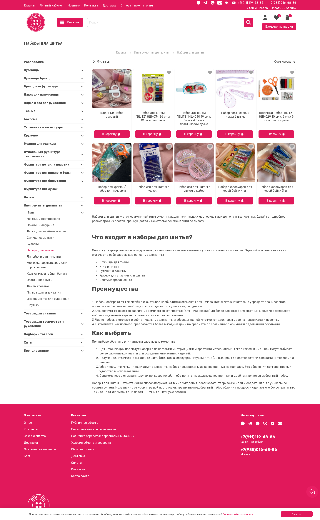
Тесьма (29, 111)
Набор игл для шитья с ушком (152, 188)
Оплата (76, 462)
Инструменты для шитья (152, 52)
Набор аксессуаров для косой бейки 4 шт (235, 188)
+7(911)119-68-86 (258, 437)
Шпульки (33, 305)
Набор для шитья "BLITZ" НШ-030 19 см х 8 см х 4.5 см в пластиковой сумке (194, 118)
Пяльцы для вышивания (44, 292)
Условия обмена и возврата (91, 442)
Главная (30, 5)
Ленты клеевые (38, 286)
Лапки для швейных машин (46, 231)
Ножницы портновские (43, 219)
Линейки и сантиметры (44, 257)
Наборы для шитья (40, 250)
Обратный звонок (283, 8)
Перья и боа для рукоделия (45, 103)
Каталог (73, 22)
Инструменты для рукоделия (48, 299)
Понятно (296, 514)
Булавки (33, 244)
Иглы (30, 212)
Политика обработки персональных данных (102, 436)
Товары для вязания (40, 313)
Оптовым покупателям (137, 5)
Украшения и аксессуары (43, 127)
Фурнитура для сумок (41, 189)
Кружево (31, 135)
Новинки (74, 5)
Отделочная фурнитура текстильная (42, 154)
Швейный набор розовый (111, 114)
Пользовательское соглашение (93, 429)
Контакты (91, 5)
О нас (28, 422)
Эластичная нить (39, 280)
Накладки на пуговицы (41, 94)
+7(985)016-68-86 (259, 449)
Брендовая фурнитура (41, 86)
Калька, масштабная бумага (47, 274)
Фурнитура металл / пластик (46, 164)
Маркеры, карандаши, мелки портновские (47, 265)
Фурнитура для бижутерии (45, 181)
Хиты (28, 342)
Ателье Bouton (257, 8)
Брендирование (36, 350)
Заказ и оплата (35, 436)
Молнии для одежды (40, 144)
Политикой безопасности (238, 514)
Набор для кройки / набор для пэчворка (112, 188)
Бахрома (30, 119)
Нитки (29, 197)
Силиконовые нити (40, 238)
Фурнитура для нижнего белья (47, 172)
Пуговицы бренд (36, 78)
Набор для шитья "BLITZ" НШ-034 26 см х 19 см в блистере (153, 116)
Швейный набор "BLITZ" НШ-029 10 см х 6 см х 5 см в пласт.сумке (276, 116)
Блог (27, 456)
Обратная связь (82, 449)
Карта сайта (80, 476)
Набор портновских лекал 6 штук (235, 114)
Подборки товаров (38, 334)
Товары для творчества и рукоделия (44, 324)
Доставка (109, 5)
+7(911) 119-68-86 (250, 2)
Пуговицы (31, 70)
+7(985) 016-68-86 (282, 2)
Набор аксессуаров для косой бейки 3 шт (276, 188)
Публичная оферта (84, 422)
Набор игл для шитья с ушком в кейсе (194, 188)
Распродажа (34, 62)
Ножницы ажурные (40, 225)
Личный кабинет (52, 5)
